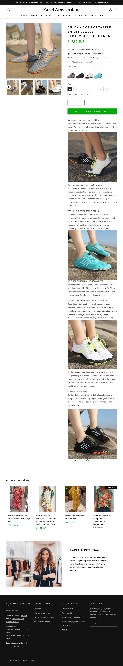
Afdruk (64, 630)
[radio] (71, 75)
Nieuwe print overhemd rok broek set (75, 517)
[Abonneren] (114, 624)
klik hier (24, 615)
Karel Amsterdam (17, 660)
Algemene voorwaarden (71, 617)
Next (59, 87)
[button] (8, 9)
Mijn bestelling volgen (42, 613)
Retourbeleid (67, 613)
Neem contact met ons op (44, 617)
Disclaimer (66, 626)
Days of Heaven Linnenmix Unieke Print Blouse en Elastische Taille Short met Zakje (46, 519)
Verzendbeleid (67, 609)
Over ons (37, 609)
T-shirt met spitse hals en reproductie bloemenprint (103, 518)
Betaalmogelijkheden (42, 621)
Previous (8, 87)
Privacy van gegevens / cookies (74, 621)
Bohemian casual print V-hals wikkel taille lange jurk (19, 518)
